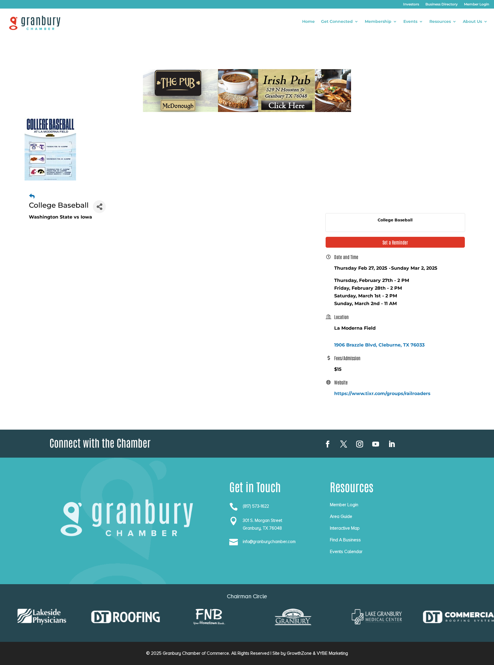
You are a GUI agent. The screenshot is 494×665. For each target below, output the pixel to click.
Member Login (476, 4)
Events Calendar (346, 551)
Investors (411, 4)
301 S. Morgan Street (262, 520)
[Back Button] (32, 196)
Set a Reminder (395, 242)
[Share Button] (99, 206)
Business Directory (441, 4)
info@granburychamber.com (269, 541)
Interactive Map (345, 528)
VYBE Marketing (332, 653)
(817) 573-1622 (256, 506)
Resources (440, 21)
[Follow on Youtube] (376, 444)
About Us (472, 21)
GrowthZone (299, 653)
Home (308, 21)
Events (410, 21)
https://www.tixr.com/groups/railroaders (382, 393)
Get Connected (337, 21)
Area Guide (341, 516)
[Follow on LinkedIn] (392, 444)
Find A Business (345, 540)
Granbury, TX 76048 (262, 528)
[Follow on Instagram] (359, 444)
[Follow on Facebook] (327, 444)
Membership (378, 21)
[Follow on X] (343, 444)
